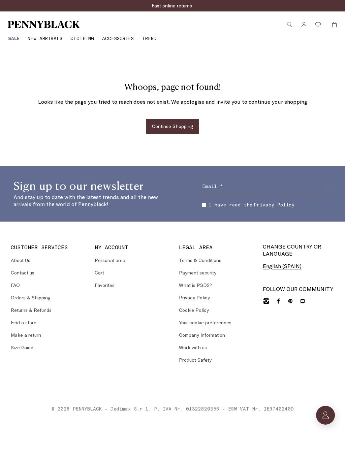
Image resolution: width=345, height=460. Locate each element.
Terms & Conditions (200, 260)
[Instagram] (266, 301)
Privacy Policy (274, 204)
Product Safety (195, 360)
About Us (20, 260)
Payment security (197, 272)
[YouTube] (302, 301)
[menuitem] (14, 38)
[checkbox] (204, 205)
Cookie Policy (194, 310)
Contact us (22, 272)
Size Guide (22, 347)
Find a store (23, 322)
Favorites (105, 285)
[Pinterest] (290, 301)
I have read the (251, 204)
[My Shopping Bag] (332, 24)
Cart (99, 272)
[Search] (290, 24)
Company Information (202, 335)
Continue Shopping (172, 126)
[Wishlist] (318, 24)
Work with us (193, 347)
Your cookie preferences (205, 322)
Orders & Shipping (31, 297)
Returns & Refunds (31, 310)
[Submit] (327, 187)
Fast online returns (172, 5)
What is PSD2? (195, 285)
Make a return (26, 335)
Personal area (110, 260)
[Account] (304, 24)
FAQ (15, 285)
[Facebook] (278, 301)
